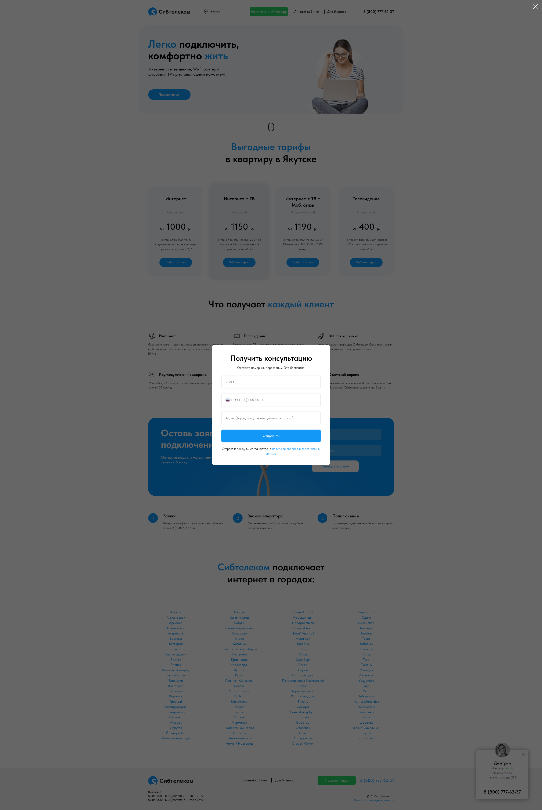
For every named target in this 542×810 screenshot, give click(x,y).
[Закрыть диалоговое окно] (535, 6)
